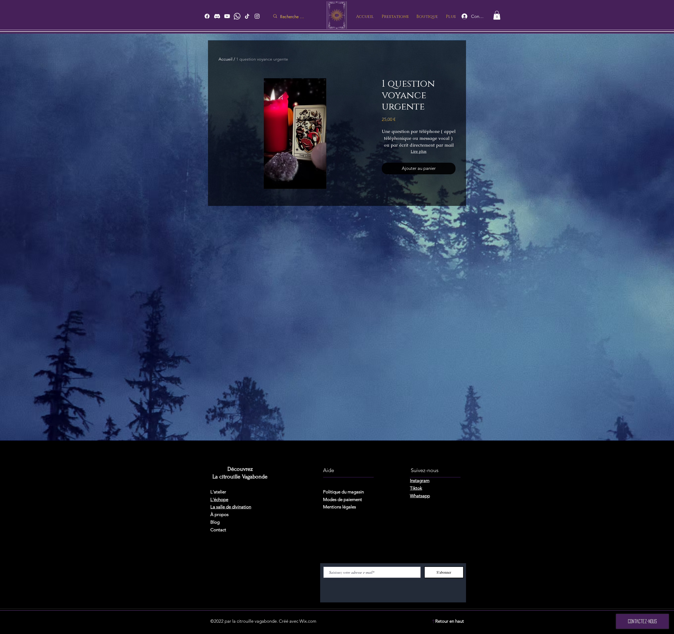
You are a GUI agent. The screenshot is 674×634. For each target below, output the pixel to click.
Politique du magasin (343, 491)
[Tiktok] (247, 16)
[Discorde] (217, 16)
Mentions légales (339, 506)
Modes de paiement (342, 499)
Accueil (225, 59)
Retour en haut (449, 621)
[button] (496, 15)
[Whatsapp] (237, 16)
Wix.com (307, 621)
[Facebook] (207, 16)
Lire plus (419, 151)
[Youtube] (227, 16)
